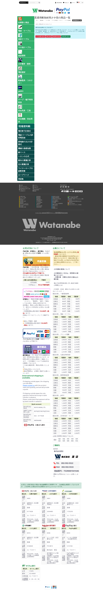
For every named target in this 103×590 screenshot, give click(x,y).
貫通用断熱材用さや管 (77, 20)
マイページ (36, 186)
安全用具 (21, 205)
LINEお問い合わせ (66, 36)
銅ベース (21, 152)
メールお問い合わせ (40, 36)
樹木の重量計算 (24, 160)
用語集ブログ (55, 208)
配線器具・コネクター (25, 81)
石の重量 (54, 202)
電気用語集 (38, 196)
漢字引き (38, 204)
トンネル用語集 (39, 202)
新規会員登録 (36, 189)
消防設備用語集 (39, 199)
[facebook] (63, 187)
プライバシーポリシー (24, 187)
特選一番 (70, 202)
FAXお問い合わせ (56, 36)
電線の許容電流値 (55, 197)
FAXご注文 (49, 36)
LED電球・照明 (24, 64)
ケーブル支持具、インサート (57, 20)
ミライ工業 (47, 20)
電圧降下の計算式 (55, 196)
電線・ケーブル (24, 30)
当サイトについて (23, 186)
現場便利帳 (24, 126)
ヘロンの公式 (23, 156)
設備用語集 (38, 198)
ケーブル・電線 (23, 197)
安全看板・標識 (23, 206)
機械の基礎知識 (24, 148)
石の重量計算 (23, 164)
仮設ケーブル (23, 39)
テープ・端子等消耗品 (25, 100)
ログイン (35, 185)
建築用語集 (38, 197)
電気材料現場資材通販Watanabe (75, 201)
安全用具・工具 (24, 110)
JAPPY (20, 91)
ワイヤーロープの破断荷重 (25, 169)
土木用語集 (38, 201)
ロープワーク (23, 175)
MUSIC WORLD (72, 203)
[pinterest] (68, 187)
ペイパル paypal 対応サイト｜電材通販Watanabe (51, 213)
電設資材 (21, 72)
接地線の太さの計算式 (25, 142)
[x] (61, 187)
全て (37, 20)
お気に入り (36, 187)
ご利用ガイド (22, 190)
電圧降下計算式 (24, 131)
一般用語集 (38, 203)
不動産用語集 (38, 206)
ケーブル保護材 (68, 20)
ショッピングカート (37, 188)
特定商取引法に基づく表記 (25, 188)
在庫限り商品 (23, 22)
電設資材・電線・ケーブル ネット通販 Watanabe (75, 199)
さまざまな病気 (39, 205)
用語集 (21, 179)
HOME (21, 185)
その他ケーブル (24, 47)
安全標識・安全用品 (25, 120)
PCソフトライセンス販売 (73, 196)
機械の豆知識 (55, 204)
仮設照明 (21, 55)
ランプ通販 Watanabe (73, 197)
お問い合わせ (22, 189)
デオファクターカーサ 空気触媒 (75, 204)
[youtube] (66, 187)
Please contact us (29, 385)
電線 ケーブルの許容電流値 (25, 136)
